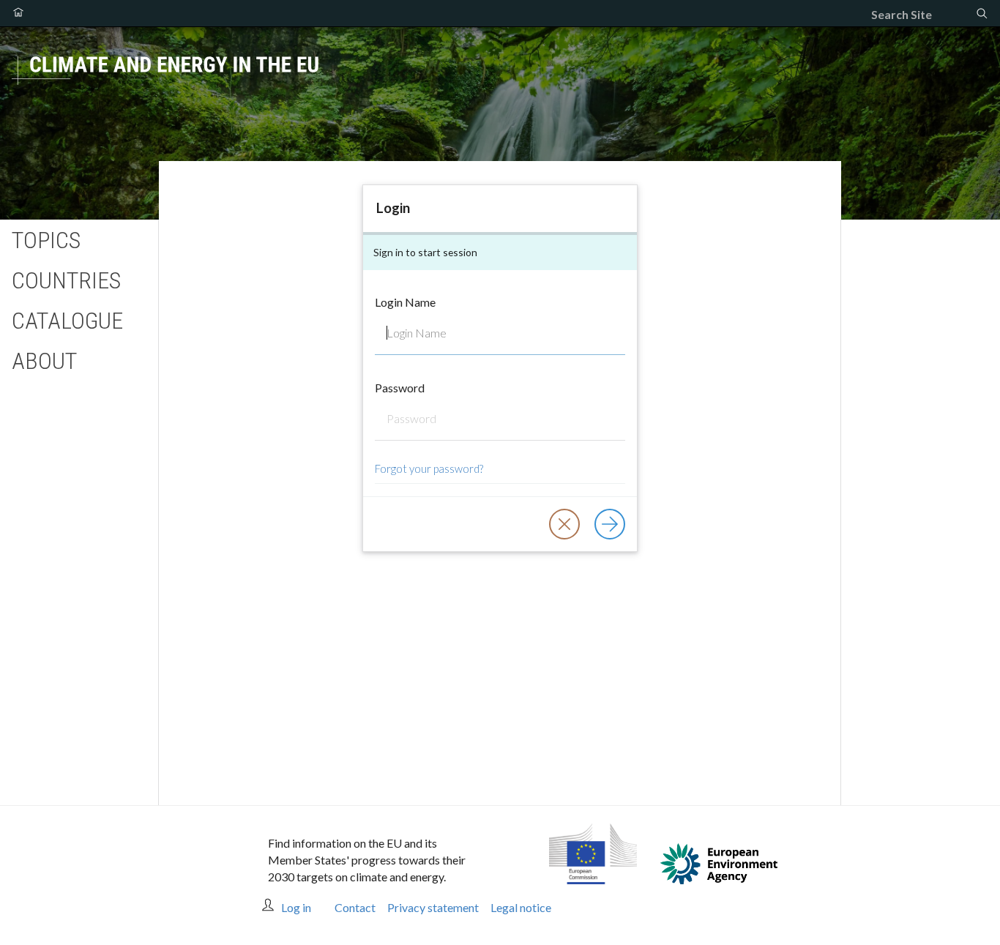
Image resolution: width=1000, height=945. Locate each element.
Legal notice (520, 907)
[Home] (18, 13)
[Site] (500, 81)
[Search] (981, 14)
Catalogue (67, 321)
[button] (564, 524)
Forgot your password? (429, 468)
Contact (355, 907)
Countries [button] (66, 280)
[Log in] (609, 524)
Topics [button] (46, 240)
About (44, 361)
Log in (296, 907)
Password (400, 388)
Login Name (405, 302)
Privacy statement (433, 907)
